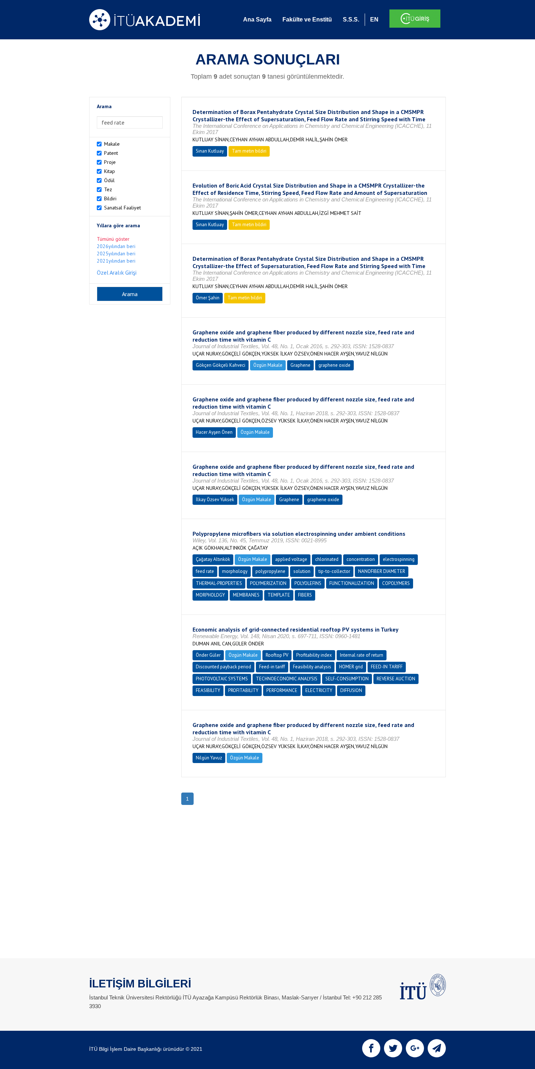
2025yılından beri (116, 253)
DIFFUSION (351, 690)
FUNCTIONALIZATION (351, 583)
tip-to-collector (334, 571)
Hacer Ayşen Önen (214, 432)
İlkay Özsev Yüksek (215, 499)
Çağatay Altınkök (213, 559)
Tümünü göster (113, 239)
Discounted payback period (223, 667)
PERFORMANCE (281, 690)
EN (374, 19)
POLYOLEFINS (307, 583)
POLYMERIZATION (268, 583)
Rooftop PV (277, 655)
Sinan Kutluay (210, 151)
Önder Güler (208, 655)
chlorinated (326, 559)
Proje (110, 162)
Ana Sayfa (257, 19)
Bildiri (110, 198)
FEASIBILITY (208, 690)
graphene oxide (334, 365)
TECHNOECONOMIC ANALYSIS (286, 679)
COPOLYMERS (396, 583)
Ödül (109, 180)
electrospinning (399, 559)
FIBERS (305, 595)
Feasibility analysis (312, 667)
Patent (111, 153)
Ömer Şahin (207, 298)
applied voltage (291, 559)
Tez (108, 189)
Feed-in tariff (272, 667)
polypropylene (270, 571)
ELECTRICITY (318, 690)
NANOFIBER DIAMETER (381, 571)
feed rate (205, 571)
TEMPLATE (279, 595)
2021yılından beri (116, 261)
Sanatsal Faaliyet (122, 207)
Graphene (300, 365)
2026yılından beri (116, 246)
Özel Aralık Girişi (116, 272)
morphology (234, 571)
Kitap (109, 171)
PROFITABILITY (243, 690)
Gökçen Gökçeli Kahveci (220, 365)
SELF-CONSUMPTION (347, 679)
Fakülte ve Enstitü (307, 19)
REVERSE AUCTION (396, 679)
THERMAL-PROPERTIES (219, 583)
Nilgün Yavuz (209, 758)
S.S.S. (351, 19)
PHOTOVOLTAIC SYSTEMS (222, 679)
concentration (360, 559)
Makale (112, 144)
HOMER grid (351, 667)
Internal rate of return (361, 655)
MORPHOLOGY (210, 595)
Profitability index (314, 655)
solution (301, 571)
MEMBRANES (246, 595)
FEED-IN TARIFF (387, 667)
